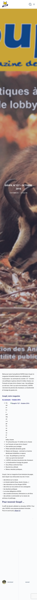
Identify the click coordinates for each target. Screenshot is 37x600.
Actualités (24, 193)
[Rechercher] (30, 4)
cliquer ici (17, 510)
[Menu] (34, 4)
